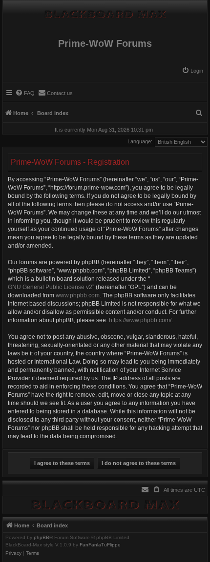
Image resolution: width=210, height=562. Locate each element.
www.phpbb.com (78, 295)
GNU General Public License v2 (50, 287)
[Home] (105, 11)
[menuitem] (192, 71)
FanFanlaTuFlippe (100, 545)
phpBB (41, 537)
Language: (139, 141)
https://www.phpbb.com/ (140, 320)
